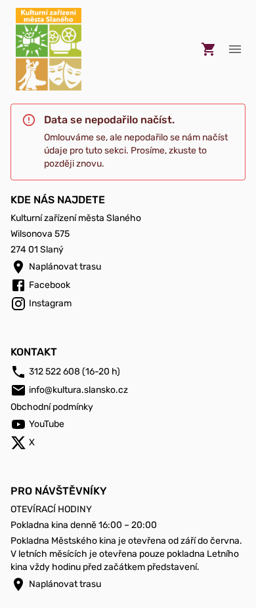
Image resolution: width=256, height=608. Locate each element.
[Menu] (235, 49)
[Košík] (209, 49)
